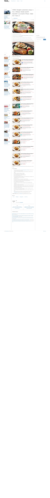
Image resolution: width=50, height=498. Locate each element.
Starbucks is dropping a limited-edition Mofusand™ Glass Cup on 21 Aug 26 (7, 117)
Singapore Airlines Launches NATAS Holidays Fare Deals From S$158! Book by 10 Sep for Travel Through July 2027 (7, 85)
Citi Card (21, 193)
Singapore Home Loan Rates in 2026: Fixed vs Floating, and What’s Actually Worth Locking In (7, 26)
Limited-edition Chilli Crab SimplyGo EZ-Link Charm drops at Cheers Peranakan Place (7, 142)
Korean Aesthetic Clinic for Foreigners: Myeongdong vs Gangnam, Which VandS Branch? (7, 17)
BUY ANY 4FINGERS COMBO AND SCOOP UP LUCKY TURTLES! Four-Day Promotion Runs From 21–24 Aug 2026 (7, 109)
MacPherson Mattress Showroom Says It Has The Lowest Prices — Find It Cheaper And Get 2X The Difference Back (7, 93)
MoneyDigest (15, 18)
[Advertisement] (25, 4)
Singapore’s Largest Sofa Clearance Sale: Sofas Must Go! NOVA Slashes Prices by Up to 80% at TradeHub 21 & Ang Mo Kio (7, 126)
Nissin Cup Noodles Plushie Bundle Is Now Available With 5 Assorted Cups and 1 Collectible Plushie (7, 59)
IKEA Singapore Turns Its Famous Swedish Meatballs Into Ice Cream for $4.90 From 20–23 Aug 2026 (7, 75)
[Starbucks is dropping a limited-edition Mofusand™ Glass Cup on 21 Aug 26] (6, 115)
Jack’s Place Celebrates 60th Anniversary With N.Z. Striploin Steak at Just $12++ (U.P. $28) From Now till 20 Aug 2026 (7, 133)
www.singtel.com (16, 192)
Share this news (22, 166)
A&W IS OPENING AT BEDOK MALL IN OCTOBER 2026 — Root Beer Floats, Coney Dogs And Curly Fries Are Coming (7, 67)
